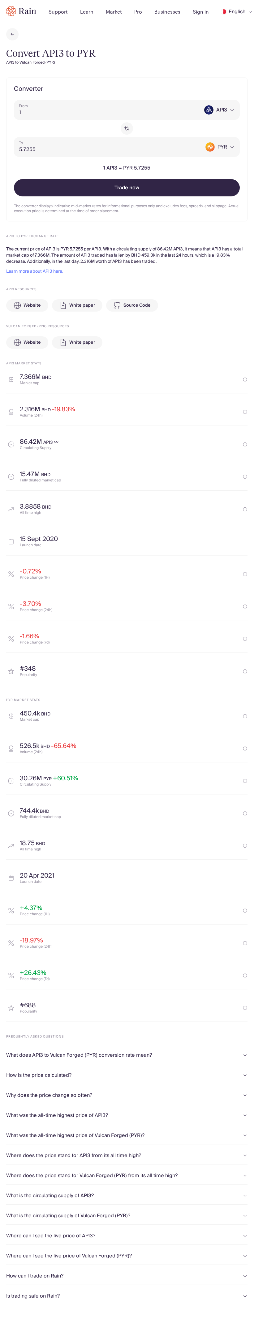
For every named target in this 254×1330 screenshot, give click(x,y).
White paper (82, 305)
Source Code (137, 305)
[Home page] (21, 11)
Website (32, 305)
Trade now (126, 187)
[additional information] (245, 379)
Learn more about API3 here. (34, 271)
